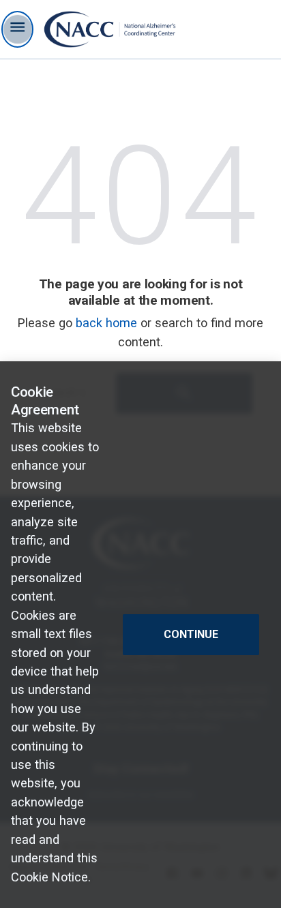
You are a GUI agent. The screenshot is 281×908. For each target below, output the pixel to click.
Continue (191, 634)
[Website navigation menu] (17, 29)
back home (106, 323)
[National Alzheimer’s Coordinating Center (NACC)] (110, 29)
